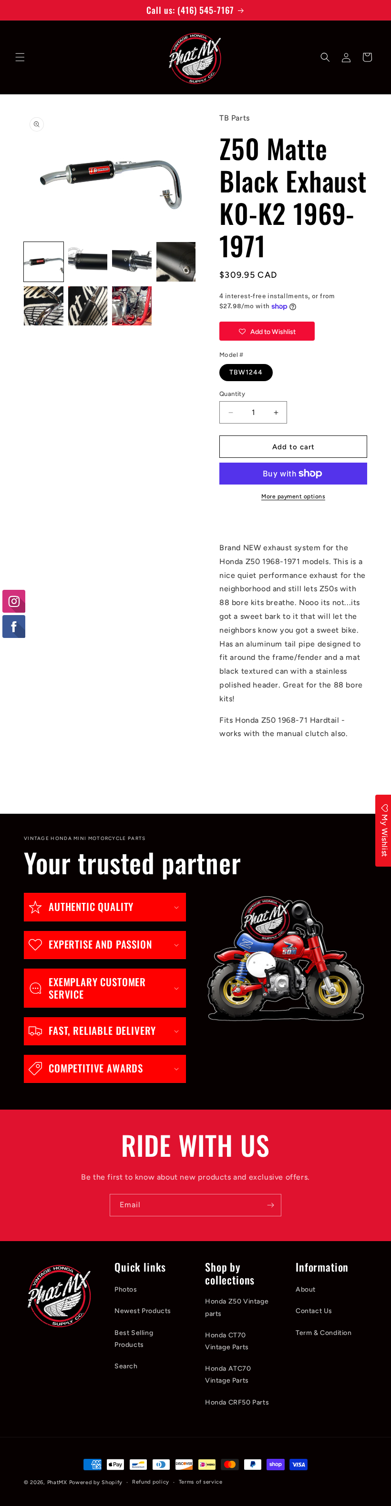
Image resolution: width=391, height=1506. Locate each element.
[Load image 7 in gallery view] (132, 306)
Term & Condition (324, 1333)
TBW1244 (246, 372)
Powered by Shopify (96, 1482)
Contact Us (314, 1311)
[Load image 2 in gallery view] (88, 262)
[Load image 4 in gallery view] (176, 262)
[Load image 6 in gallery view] (88, 306)
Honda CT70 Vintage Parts (227, 1341)
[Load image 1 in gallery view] (43, 262)
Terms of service (201, 1482)
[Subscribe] (270, 1205)
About (306, 1289)
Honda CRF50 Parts (237, 1402)
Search (126, 1366)
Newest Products (142, 1311)
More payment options (293, 496)
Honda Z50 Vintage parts (236, 1307)
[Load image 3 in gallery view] (132, 262)
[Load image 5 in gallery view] (43, 306)
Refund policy (150, 1482)
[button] (20, 57)
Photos (125, 1289)
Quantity (232, 393)
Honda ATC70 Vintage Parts (228, 1374)
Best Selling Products (133, 1339)
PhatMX (57, 1482)
